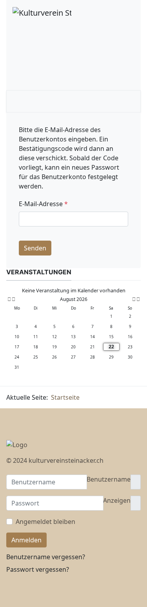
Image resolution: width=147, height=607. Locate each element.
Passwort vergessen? (37, 569)
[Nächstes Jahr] (137, 299)
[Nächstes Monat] (134, 299)
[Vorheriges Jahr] (8, 299)
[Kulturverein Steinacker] (42, 12)
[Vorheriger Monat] (13, 299)
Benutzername (109, 479)
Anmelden (26, 540)
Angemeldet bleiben (45, 521)
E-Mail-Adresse (43, 203)
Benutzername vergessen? (45, 557)
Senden (35, 248)
